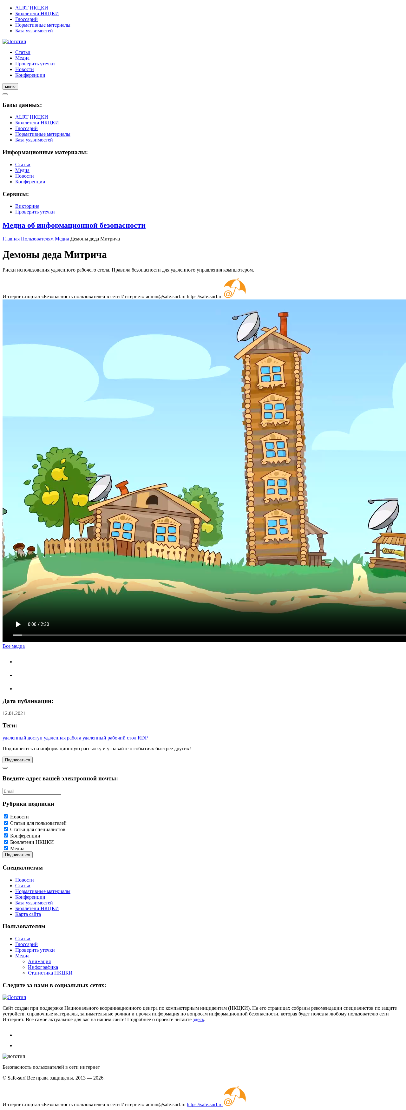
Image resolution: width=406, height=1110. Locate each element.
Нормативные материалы (42, 25)
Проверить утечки (35, 63)
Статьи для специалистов (37, 829)
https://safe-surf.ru (205, 1104)
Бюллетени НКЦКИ (37, 13)
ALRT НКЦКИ (31, 7)
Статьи (22, 52)
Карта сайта (28, 914)
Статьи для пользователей (38, 823)
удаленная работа (62, 737)
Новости (24, 69)
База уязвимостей (34, 30)
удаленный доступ (23, 737)
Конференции (30, 75)
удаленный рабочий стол (109, 737)
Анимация (39, 961)
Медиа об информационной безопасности (74, 225)
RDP (143, 737)
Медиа (22, 58)
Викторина (27, 206)
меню (10, 86)
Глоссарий (26, 19)
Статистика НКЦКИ (50, 972)
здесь (198, 1019)
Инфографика (43, 967)
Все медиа (14, 646)
